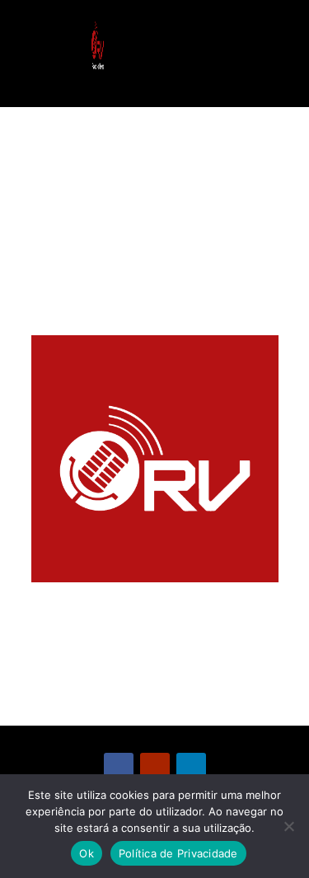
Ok (86, 853)
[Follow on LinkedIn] (191, 767)
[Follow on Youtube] (155, 767)
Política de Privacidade (178, 853)
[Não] (288, 826)
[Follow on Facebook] (118, 767)
